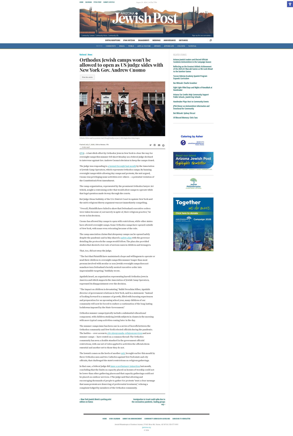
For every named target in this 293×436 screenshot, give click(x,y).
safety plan (126, 237)
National (192, 46)
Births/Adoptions (112, 40)
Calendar (88, 2)
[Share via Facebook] (155, 145)
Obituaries (183, 40)
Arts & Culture (144, 46)
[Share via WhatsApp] (163, 145)
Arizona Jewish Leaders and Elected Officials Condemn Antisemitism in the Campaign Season (192, 60)
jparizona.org (146, 427)
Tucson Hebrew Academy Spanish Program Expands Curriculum (190, 77)
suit (123, 353)
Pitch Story (97, 2)
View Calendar (114, 418)
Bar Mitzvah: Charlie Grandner (185, 83)
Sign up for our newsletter (201, 35)
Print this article (87, 77)
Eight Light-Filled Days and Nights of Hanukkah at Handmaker (192, 88)
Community (111, 46)
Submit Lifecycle (109, 2)
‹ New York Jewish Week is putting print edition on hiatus (95, 400)
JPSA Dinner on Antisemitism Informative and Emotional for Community (191, 107)
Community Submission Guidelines (157, 418)
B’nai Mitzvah (129, 40)
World (131, 46)
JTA (82, 153)
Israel (122, 46)
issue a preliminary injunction (125, 366)
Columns (181, 46)
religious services (133, 333)
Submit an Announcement (132, 418)
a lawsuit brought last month (122, 166)
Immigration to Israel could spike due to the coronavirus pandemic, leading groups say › (148, 402)
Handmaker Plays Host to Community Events (191, 101)
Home (81, 2)
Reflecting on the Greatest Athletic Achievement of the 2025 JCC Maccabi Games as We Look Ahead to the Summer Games (193, 69)
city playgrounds (115, 333)
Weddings (156, 40)
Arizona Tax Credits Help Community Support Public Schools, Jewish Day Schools (191, 95)
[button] (290, 4)
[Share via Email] (159, 145)
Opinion (157, 46)
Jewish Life (169, 46)
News (90, 54)
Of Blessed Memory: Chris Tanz (185, 117)
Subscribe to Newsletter (181, 418)
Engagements (143, 40)
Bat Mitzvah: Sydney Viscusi (184, 113)
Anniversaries (170, 40)
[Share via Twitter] (151, 145)
